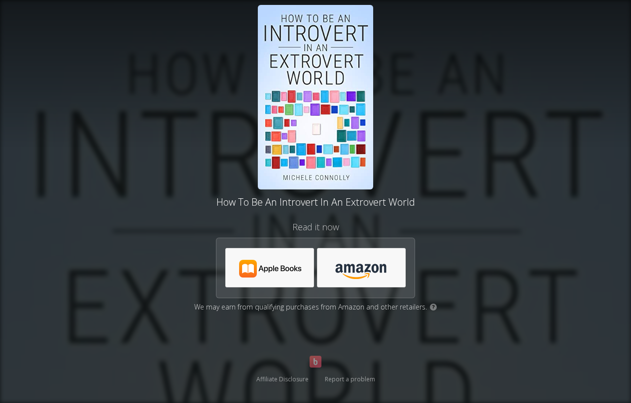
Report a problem (350, 379)
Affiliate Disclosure (282, 379)
